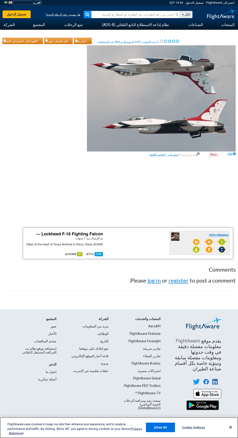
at (73, 254)
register (178, 280)
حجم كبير (172, 154)
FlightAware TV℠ (148, 393)
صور (53, 326)
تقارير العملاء (152, 356)
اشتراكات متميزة (149, 371)
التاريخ (104, 341)
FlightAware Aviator (146, 363)
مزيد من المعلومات (96, 326)
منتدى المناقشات (45, 341)
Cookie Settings (193, 427)
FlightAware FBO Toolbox (142, 386)
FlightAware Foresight (145, 341)
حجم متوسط (188, 154)
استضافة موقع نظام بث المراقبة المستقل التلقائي (39, 350)
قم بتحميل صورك (56, 41)
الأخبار (52, 334)
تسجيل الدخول (194, 2)
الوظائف (103, 334)
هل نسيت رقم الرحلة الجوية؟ (63, 14)
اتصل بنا (51, 372)
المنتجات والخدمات (148, 319)
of (94, 254)
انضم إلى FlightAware (220, 2)
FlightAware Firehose (145, 334)
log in (154, 280)
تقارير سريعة (152, 348)
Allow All (160, 427)
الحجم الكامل (157, 154)
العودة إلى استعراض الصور (21, 41)
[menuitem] (228, 25)
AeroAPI (154, 326)
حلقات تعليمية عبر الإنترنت (91, 371)
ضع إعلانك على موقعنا (94, 348)
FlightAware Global (147, 378)
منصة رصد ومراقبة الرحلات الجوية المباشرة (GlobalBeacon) (142, 404)
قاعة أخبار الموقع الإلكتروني (90, 356)
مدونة (105, 363)
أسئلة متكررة (47, 379)
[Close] (230, 427)
